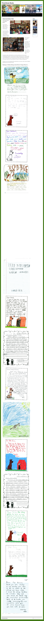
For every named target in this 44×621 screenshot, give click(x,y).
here (6, 28)
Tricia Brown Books (8, 3)
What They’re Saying (5, 15)
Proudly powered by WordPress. (37, 618)
